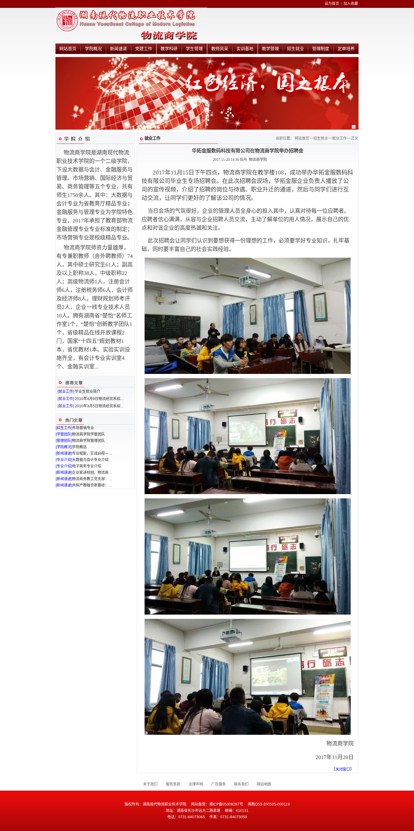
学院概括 (79, 447)
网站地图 (264, 784)
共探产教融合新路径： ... (92, 485)
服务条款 (173, 784)
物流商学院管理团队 (88, 441)
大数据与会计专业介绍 (90, 460)
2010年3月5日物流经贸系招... (99, 406)
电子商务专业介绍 (86, 466)
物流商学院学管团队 (88, 434)
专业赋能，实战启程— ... (92, 453)
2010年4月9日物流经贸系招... (99, 399)
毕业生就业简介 (87, 391)
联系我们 (241, 784)
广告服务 (218, 784)
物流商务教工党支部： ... (92, 479)
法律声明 (196, 784)
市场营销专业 (83, 428)
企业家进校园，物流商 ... (92, 472)
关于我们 (150, 784)
